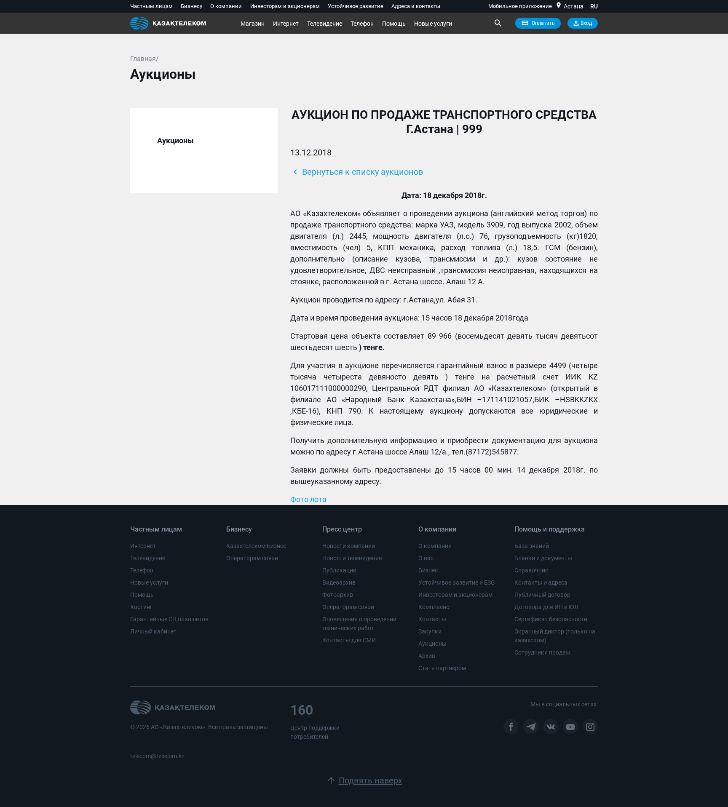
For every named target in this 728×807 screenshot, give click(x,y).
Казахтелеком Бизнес (256, 545)
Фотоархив (337, 594)
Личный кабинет (153, 631)
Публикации (339, 570)
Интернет (286, 23)
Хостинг (141, 607)
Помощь (394, 23)
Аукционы (432, 643)
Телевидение (324, 23)
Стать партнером (442, 668)
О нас (426, 558)
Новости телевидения (352, 558)
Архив (426, 655)
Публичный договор (542, 594)
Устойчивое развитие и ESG (456, 582)
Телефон (362, 23)
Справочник (531, 570)
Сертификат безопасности (550, 619)
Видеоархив (339, 582)
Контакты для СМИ (349, 640)
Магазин (253, 23)
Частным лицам (151, 6)
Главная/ (144, 59)
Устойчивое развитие (355, 6)
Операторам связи (252, 558)
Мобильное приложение (520, 6)
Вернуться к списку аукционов (356, 172)
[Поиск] (498, 23)
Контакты (432, 619)
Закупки (430, 631)
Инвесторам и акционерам (285, 6)
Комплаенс (433, 607)
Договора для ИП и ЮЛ (546, 607)
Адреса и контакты (415, 6)
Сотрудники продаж (542, 652)
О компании (226, 6)
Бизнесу (191, 6)
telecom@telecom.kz (157, 756)
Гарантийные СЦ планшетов (169, 619)
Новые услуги (433, 23)
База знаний (531, 545)
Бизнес (428, 570)
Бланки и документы (543, 558)
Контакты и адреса (540, 582)
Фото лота (308, 499)
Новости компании (348, 545)
